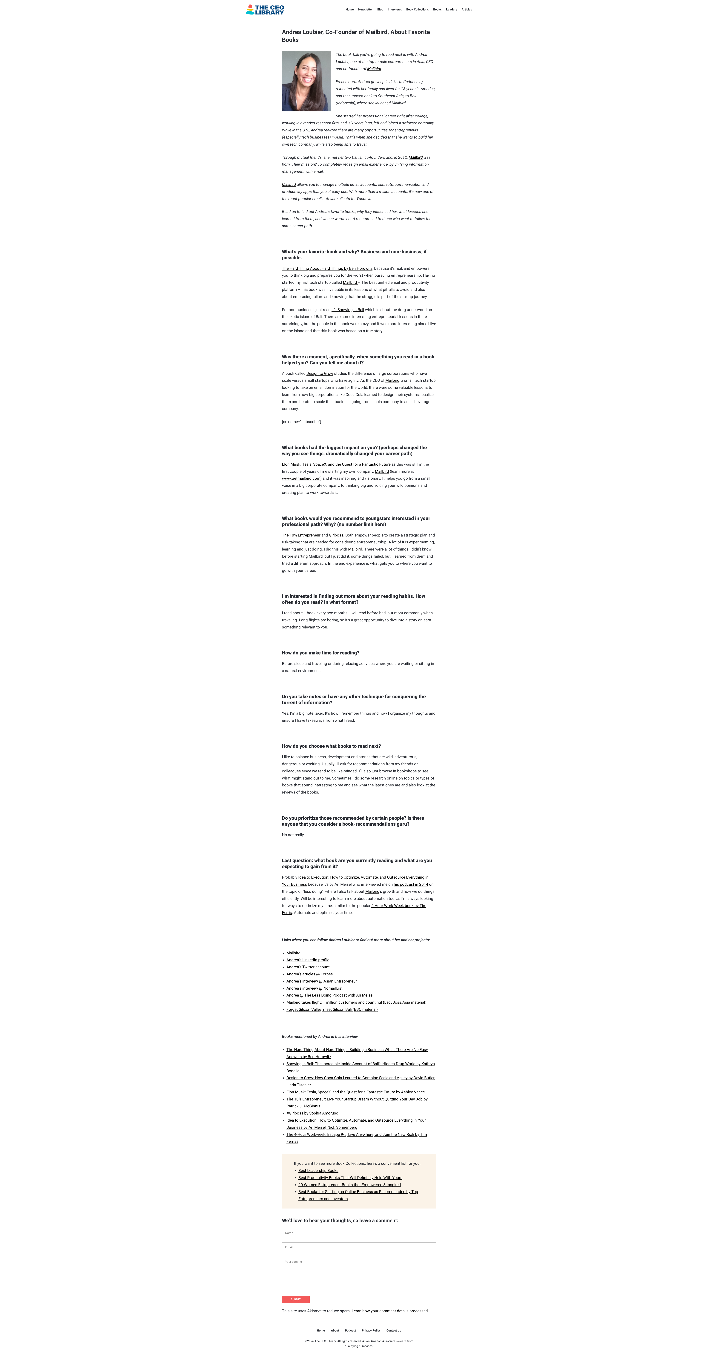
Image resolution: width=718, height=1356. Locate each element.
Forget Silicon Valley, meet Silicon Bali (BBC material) (332, 1009)
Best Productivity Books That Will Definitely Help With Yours (350, 1177)
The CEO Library (265, 9)
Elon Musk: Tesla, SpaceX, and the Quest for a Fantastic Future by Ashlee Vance (355, 1092)
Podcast (350, 1330)
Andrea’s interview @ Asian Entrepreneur (321, 981)
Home (350, 9)
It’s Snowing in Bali (348, 310)
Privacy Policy (371, 1330)
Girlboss (336, 535)
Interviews (395, 9)
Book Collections (417, 9)
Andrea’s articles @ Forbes (309, 974)
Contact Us (393, 1330)
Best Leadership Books (318, 1170)
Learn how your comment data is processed (390, 1311)
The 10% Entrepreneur (301, 535)
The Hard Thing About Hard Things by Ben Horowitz (327, 268)
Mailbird (374, 69)
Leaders (451, 9)
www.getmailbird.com (301, 478)
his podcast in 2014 (411, 884)
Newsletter (365, 9)
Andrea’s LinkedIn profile (307, 960)
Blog (380, 9)
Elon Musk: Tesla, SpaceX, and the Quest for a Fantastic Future (336, 464)
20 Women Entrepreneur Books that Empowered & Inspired (349, 1185)
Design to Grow (319, 373)
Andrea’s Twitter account (308, 967)
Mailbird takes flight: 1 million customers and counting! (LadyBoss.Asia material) (356, 1002)
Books (437, 9)
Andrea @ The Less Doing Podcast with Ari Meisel (329, 995)
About (335, 1330)
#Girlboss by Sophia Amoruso (312, 1113)
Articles (467, 9)
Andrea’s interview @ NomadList (314, 988)
